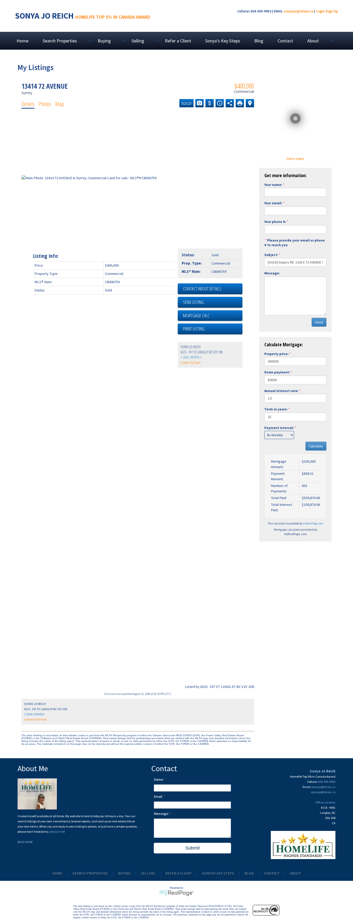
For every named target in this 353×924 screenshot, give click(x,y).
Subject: (271, 255)
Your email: (273, 203)
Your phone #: (275, 222)
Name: (159, 779)
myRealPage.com (313, 523)
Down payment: (277, 372)
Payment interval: (279, 428)
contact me (56, 831)
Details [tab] (27, 104)
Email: (159, 796)
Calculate (316, 446)
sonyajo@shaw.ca (298, 11)
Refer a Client (178, 41)
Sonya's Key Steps (222, 41)
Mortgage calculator (212, 315)
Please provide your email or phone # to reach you (294, 242)
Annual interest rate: (281, 391)
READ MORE (25, 842)
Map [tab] (59, 104)
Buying (124, 873)
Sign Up (332, 11)
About (295, 873)
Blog (258, 41)
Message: (272, 273)
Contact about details (202, 289)
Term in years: (276, 409)
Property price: (276, 354)
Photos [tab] (45, 104)
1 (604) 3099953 (190, 357)
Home (22, 41)
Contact (285, 41)
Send (319, 322)
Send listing (193, 302)
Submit (192, 848)
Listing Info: (46, 255)
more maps (295, 158)
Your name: (273, 185)
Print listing (194, 329)
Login (320, 11)
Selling (148, 873)
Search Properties (90, 873)
